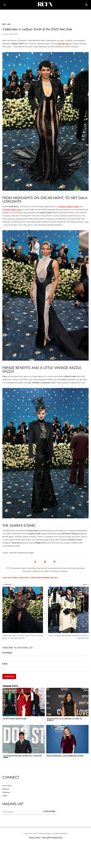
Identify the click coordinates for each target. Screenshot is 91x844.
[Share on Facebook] (45, 561)
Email (4, 664)
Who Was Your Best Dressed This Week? (15, 719)
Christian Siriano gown (12, 210)
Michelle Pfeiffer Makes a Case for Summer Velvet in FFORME (65, 756)
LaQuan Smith (35, 578)
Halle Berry (13, 578)
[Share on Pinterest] (54, 561)
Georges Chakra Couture (68, 207)
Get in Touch (7, 786)
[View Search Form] (86, 5)
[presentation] (67, 752)
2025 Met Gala (63, 44)
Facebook (6, 792)
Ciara (4, 578)
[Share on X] (35, 561)
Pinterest (5, 789)
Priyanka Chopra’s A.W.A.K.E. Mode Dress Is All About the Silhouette (64, 719)
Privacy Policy (34, 837)
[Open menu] (4, 5)
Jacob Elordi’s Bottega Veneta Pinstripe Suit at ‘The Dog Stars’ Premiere (22, 756)
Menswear (46, 578)
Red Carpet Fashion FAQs (52, 837)
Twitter (4, 796)
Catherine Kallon (13, 34)
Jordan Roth (23, 578)
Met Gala (54, 578)
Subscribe (49, 811)
